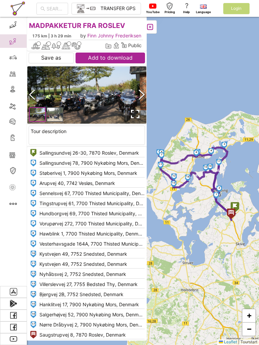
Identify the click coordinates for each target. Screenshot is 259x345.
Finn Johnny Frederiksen (114, 35)
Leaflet (230, 341)
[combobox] (55, 8)
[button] (235, 208)
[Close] (150, 27)
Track (24, 105)
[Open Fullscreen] (134, 114)
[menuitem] (13, 25)
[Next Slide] (141, 94)
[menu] (13, 151)
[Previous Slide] (32, 94)
